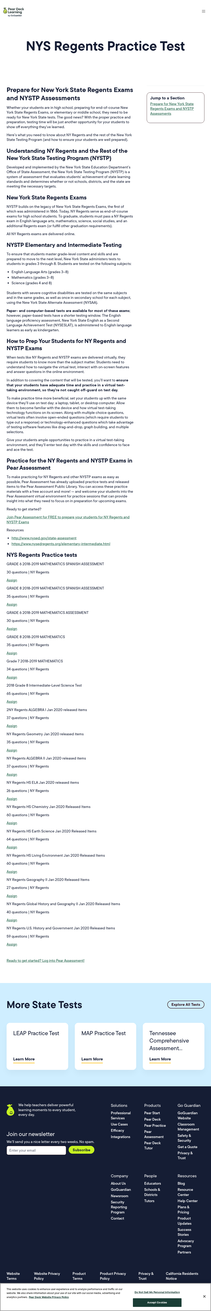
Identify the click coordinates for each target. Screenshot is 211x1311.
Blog (181, 1183)
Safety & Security (184, 1138)
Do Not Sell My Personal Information (157, 1292)
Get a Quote (187, 1147)
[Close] (204, 1296)
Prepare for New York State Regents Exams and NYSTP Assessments (172, 108)
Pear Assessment (154, 1134)
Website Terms (13, 1276)
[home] (15, 11)
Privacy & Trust (185, 1155)
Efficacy (117, 1130)
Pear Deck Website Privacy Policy (49, 1297)
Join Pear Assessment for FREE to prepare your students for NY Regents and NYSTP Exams (68, 520)
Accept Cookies (157, 1302)
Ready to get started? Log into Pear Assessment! (45, 960)
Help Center (188, 1201)
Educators (152, 1183)
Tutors (149, 1201)
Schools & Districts (152, 1192)
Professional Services (121, 1115)
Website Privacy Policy (47, 1276)
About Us (118, 1183)
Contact (117, 1218)
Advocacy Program (186, 1243)
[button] (203, 11)
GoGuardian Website (188, 1115)
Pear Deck (152, 1119)
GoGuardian (121, 1189)
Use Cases (119, 1124)
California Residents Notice (182, 1276)
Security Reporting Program (119, 1207)
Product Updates (184, 1220)
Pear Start (152, 1113)
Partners (184, 1252)
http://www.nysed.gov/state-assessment (44, 538)
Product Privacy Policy (113, 1276)
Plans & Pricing (183, 1209)
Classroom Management (188, 1126)
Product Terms (79, 1276)
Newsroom (119, 1196)
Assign (12, 580)
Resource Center (185, 1192)
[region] (105, 1297)
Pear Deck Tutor (152, 1145)
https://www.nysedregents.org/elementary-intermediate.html (61, 544)
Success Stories (184, 1232)
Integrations (120, 1136)
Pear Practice (155, 1125)
